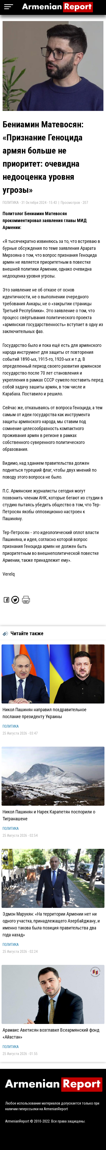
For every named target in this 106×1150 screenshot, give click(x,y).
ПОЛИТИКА (11, 726)
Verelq (9, 574)
